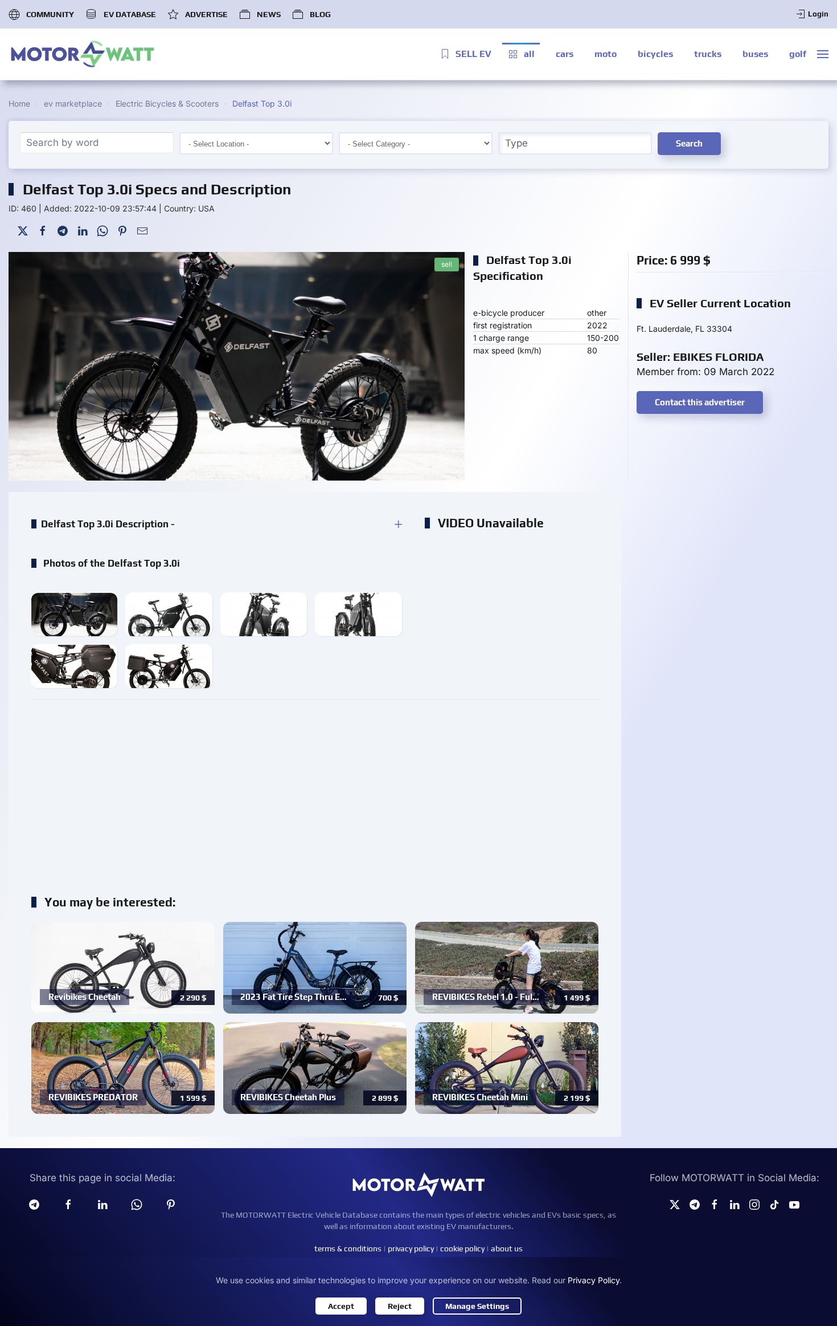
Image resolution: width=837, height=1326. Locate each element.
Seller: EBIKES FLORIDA (700, 356)
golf (797, 53)
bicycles (655, 53)
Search (689, 143)
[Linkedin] (102, 1204)
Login (818, 14)
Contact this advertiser (700, 402)
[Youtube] (794, 1204)
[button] (822, 54)
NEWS (269, 14)
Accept (341, 1306)
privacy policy (411, 1248)
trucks (707, 53)
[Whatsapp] (136, 1204)
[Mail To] (142, 230)
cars (564, 53)
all (529, 53)
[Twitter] (22, 230)
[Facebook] (42, 230)
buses (755, 53)
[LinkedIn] (82, 230)
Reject (400, 1306)
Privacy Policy (593, 1280)
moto (605, 53)
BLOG (320, 14)
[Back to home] (83, 54)
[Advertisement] (314, 791)
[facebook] (68, 1204)
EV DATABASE (129, 14)
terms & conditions (347, 1248)
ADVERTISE (206, 14)
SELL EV (473, 53)
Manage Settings (477, 1306)
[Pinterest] (122, 230)
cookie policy (462, 1248)
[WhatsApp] (102, 230)
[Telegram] (62, 230)
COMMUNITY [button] (50, 14)
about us (507, 1248)
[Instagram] (754, 1204)
